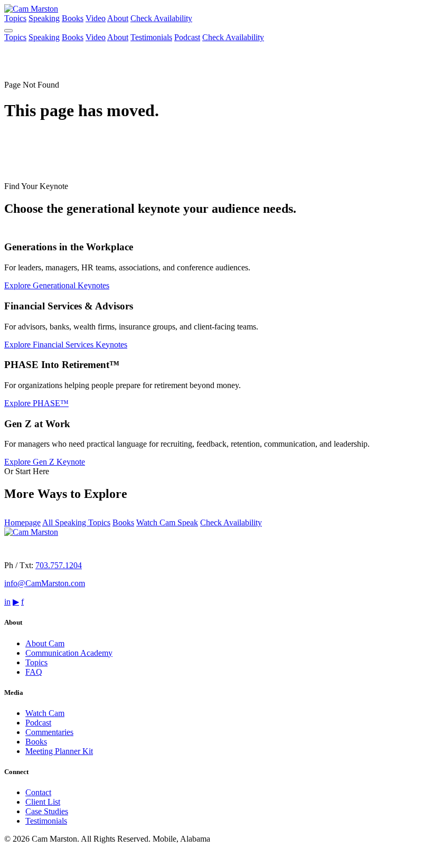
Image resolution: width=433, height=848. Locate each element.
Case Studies (46, 811)
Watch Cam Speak (167, 522)
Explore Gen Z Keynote (44, 461)
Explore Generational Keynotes (56, 285)
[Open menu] (8, 30)
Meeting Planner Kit (59, 751)
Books (72, 18)
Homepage (22, 522)
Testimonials (151, 37)
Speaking (44, 18)
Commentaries (49, 732)
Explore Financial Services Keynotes (65, 344)
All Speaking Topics (76, 522)
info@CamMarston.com (44, 583)
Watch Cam (44, 713)
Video (96, 18)
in (7, 601)
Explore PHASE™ (36, 403)
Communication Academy (68, 652)
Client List (42, 801)
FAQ (33, 671)
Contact (38, 792)
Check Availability (161, 18)
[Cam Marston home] (31, 8)
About (117, 18)
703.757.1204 (58, 565)
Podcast (187, 37)
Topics (15, 18)
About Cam (44, 643)
